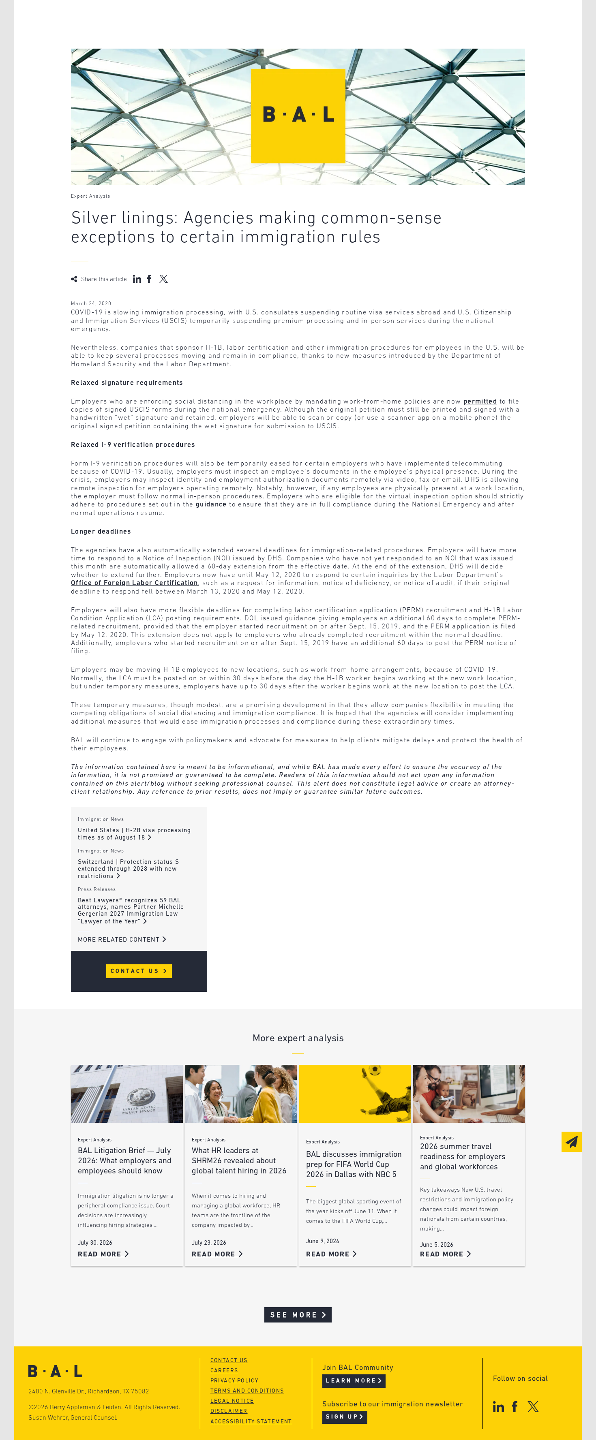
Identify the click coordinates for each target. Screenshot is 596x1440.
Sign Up (342, 1417)
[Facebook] (514, 1407)
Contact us (229, 1361)
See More (294, 1315)
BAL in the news (132, 50)
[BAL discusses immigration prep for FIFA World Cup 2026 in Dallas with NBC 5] (355, 1094)
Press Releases (97, 889)
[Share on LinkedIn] (137, 279)
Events (237, 50)
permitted (480, 401)
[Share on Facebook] (150, 279)
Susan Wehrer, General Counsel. (73, 1418)
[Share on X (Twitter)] (163, 279)
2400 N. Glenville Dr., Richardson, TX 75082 (88, 1392)
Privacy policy (234, 1381)
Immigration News (101, 819)
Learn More (351, 1381)
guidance (211, 504)
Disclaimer (229, 1411)
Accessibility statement (251, 1422)
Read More (101, 1254)
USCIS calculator (257, 65)
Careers (116, 65)
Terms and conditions (247, 1391)
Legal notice (232, 1401)
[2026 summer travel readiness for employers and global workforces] (469, 1094)
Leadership (123, 19)
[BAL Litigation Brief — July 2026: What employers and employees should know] (127, 1094)
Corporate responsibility (148, 35)
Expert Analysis (90, 196)
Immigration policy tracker (276, 35)
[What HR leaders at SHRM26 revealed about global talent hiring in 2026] (241, 1094)
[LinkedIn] (498, 1407)
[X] (533, 1407)
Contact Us (136, 971)
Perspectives (249, 19)
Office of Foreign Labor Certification (134, 583)
